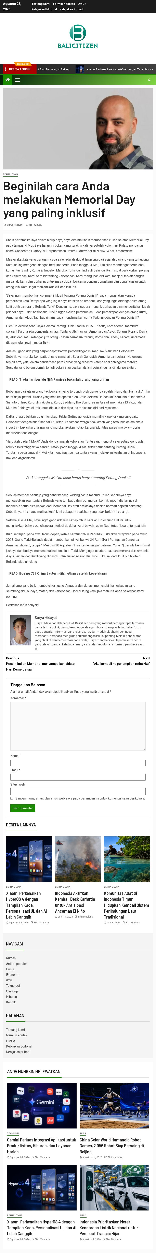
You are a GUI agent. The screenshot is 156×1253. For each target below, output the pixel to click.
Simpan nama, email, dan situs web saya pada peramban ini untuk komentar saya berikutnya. (80, 798)
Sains (83, 1133)
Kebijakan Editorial (44, 9)
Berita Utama (10, 174)
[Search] (149, 80)
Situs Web (17, 784)
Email (15, 770)
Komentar (18, 698)
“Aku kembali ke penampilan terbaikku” (121, 661)
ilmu (9, 980)
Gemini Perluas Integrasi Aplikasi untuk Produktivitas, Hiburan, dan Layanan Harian (41, 1145)
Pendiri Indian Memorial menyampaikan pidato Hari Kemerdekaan (40, 663)
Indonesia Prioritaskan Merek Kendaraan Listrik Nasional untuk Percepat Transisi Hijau (109, 1227)
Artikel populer (16, 964)
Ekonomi (12, 975)
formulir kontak (64, 3)
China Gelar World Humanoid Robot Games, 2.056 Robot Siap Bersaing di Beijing (112, 1145)
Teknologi (13, 986)
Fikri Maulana (41, 922)
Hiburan (11, 997)
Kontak (11, 1002)
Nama (15, 756)
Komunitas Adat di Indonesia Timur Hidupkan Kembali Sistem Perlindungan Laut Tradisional (126, 904)
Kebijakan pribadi (71, 9)
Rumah (11, 958)
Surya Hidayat (15, 225)
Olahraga (12, 991)
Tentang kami (40, 3)
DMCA (82, 3)
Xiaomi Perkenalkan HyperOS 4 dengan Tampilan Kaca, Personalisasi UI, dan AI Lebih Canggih (26, 904)
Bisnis (83, 1215)
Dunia (10, 969)
